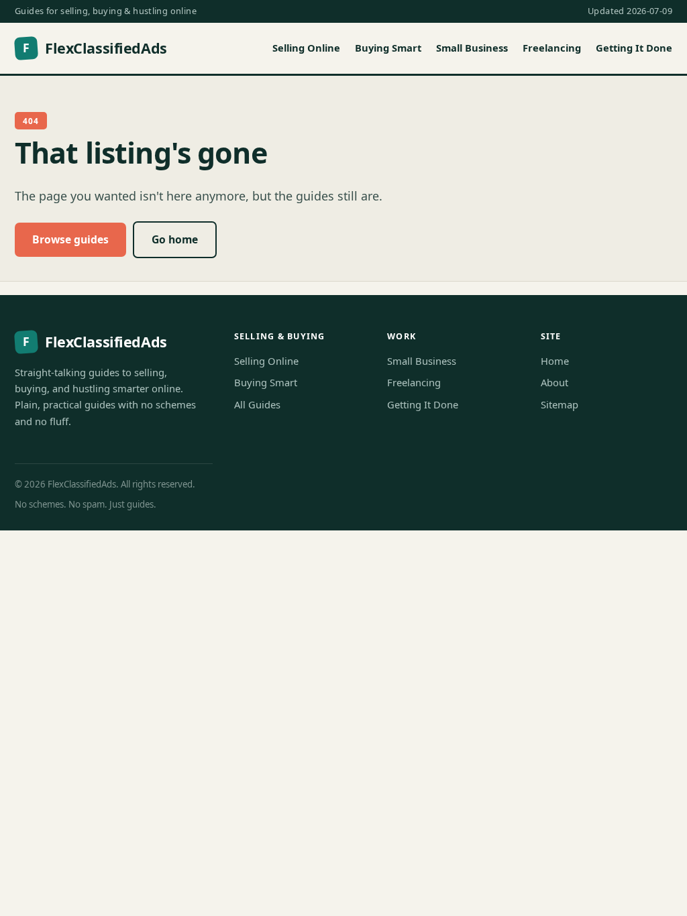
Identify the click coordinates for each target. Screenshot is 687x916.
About (554, 382)
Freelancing (552, 47)
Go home (175, 239)
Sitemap (559, 404)
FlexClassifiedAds (94, 48)
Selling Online (306, 47)
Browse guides (70, 239)
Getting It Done (634, 47)
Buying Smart (388, 47)
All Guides (257, 404)
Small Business (472, 47)
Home (555, 360)
